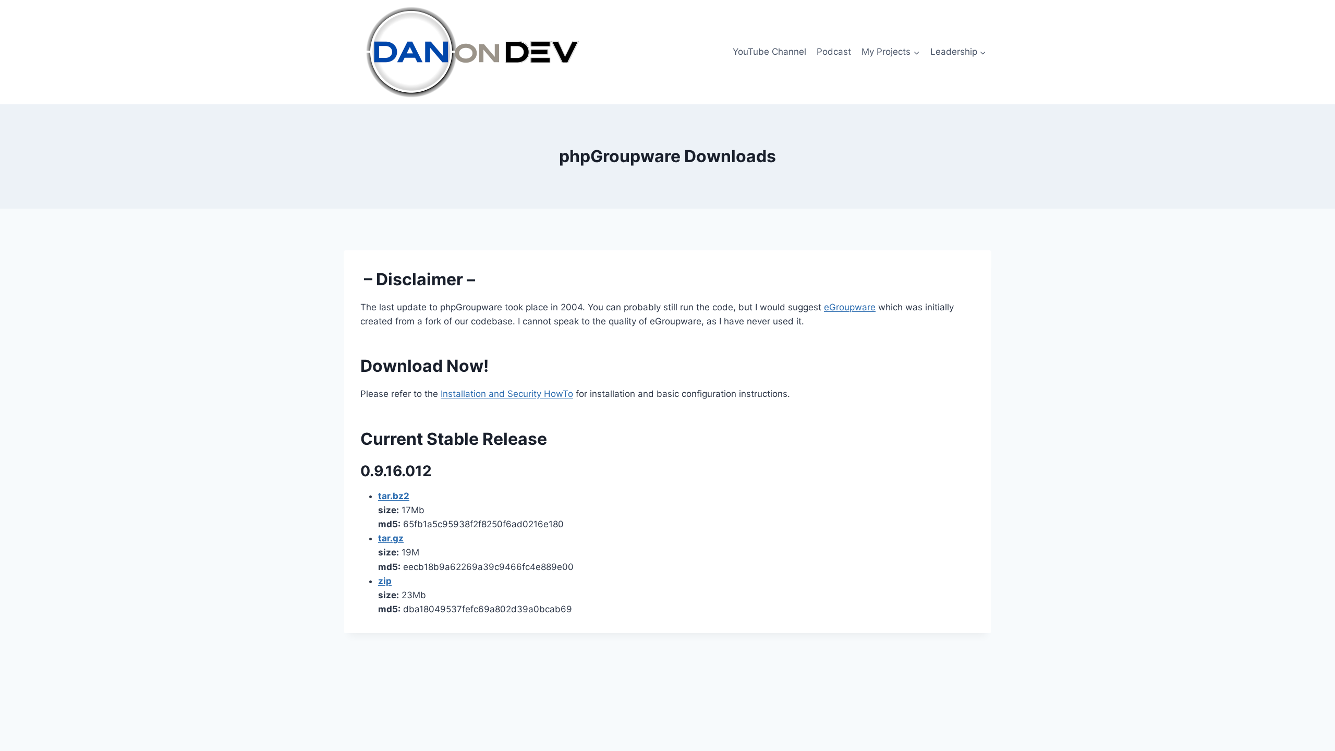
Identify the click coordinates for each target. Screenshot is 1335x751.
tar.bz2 (393, 496)
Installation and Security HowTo (507, 394)
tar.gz (391, 538)
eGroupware (850, 307)
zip (385, 581)
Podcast (834, 51)
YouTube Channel (769, 51)
